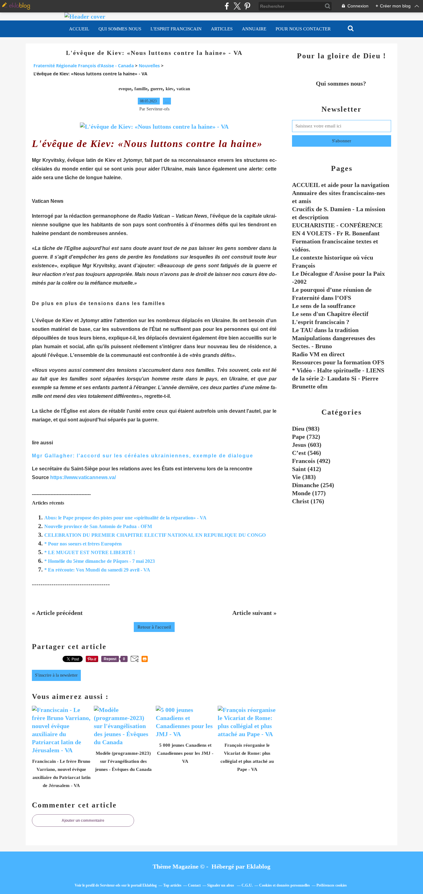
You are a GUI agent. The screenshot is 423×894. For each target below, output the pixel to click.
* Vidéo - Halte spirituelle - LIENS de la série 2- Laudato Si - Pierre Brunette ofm (338, 378)
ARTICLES (222, 28)
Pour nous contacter (303, 28)
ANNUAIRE (254, 28)
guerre (156, 89)
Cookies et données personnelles (284, 885)
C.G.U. (247, 885)
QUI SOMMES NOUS (119, 28)
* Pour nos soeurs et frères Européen (83, 543)
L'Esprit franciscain (176, 28)
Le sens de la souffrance (323, 305)
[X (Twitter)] (237, 6)
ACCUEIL (79, 28)
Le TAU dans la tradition (325, 330)
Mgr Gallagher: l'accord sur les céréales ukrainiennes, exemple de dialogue (142, 455)
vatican (183, 89)
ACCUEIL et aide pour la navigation (340, 184)
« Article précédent (57, 612)
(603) (306, 444)
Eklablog (258, 866)
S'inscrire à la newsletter (56, 675)
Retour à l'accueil (154, 627)
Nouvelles (149, 66)
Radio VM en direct (318, 354)
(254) (313, 485)
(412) (306, 468)
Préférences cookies (331, 885)
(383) (304, 477)
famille (140, 89)
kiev (169, 89)
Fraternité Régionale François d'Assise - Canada (83, 66)
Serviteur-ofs (110, 885)
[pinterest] (247, 6)
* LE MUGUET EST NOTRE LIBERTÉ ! (89, 552)
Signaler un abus (221, 885)
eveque (125, 89)
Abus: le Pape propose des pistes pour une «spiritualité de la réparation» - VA (125, 517)
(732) (306, 436)
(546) (306, 452)
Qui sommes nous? (342, 83)
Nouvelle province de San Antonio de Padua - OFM (98, 526)
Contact (194, 885)
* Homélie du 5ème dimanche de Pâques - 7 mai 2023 (99, 561)
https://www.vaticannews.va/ (83, 477)
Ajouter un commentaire (83, 820)
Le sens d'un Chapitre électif (330, 313)
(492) (311, 460)
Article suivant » (254, 612)
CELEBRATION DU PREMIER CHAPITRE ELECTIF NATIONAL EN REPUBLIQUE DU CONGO (155, 535)
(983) (306, 428)
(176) (308, 501)
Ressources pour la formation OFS (338, 362)
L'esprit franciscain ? (320, 321)
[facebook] (227, 6)
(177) (309, 493)
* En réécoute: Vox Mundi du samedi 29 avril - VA (97, 569)
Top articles (172, 885)
